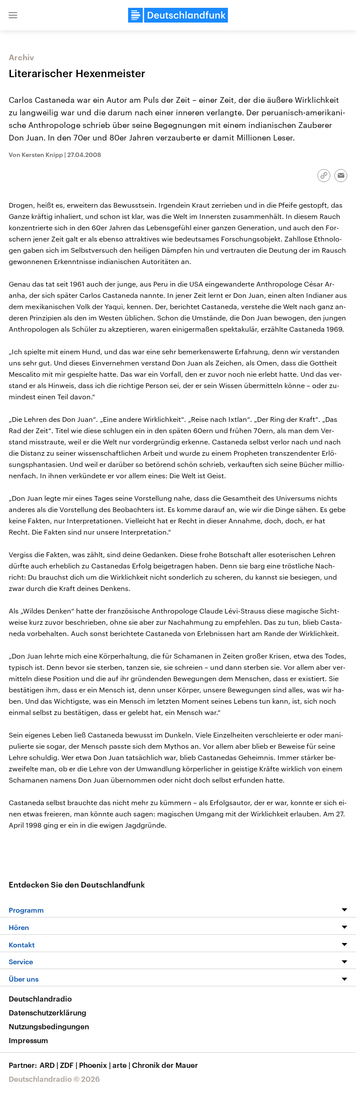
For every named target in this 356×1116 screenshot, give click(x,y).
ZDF (68, 1065)
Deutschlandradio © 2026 (54, 1078)
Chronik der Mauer (165, 1065)
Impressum (28, 1040)
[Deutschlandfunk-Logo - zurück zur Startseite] (178, 15)
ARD (49, 1065)
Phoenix (95, 1065)
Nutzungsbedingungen (49, 1026)
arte (121, 1065)
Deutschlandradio (40, 998)
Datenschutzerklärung (47, 1012)
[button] (13, 15)
